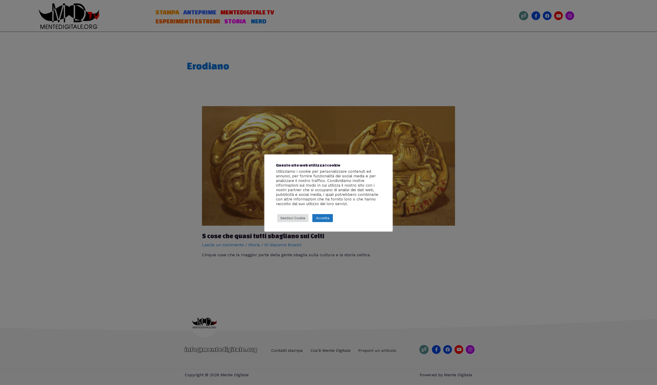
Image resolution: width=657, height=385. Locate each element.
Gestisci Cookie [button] (292, 218)
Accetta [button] (322, 218)
